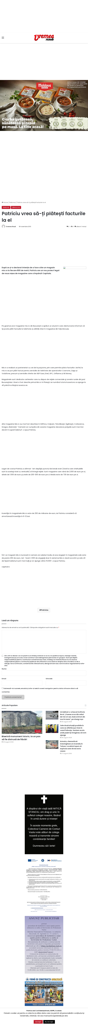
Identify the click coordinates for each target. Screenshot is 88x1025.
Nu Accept (49, 1022)
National (12, 202)
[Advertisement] (44, 16)
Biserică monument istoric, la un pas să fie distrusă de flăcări (21, 738)
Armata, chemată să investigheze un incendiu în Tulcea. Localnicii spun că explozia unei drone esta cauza (71, 746)
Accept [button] (38, 1022)
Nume (4, 669)
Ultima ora (16, 207)
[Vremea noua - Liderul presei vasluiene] (44, 37)
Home (5, 202)
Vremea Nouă (11, 226)
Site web (49, 679)
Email (4, 679)
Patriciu (44, 610)
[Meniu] (3, 38)
